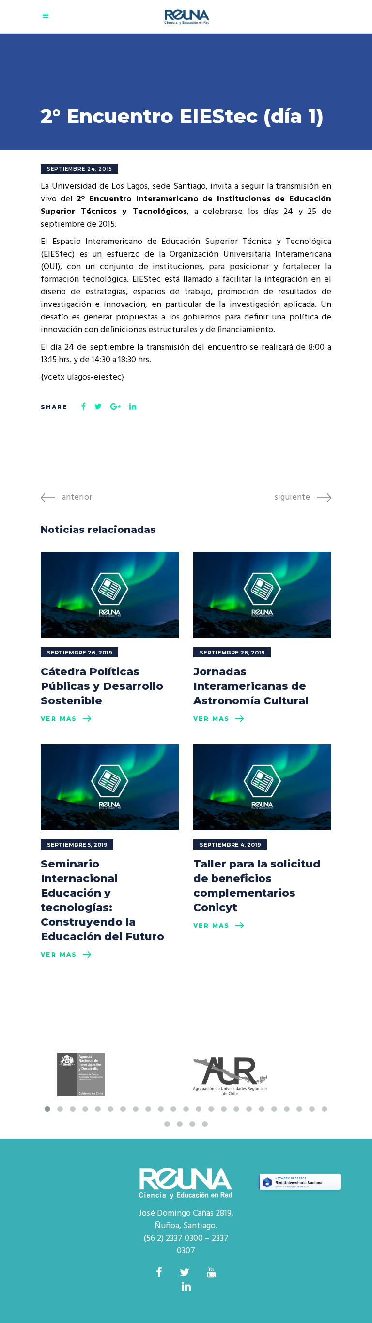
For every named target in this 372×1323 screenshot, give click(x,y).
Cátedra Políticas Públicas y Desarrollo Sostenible (102, 686)
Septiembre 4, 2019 (230, 844)
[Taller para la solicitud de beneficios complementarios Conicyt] (262, 787)
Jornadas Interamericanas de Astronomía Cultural (251, 686)
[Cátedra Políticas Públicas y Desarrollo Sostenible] (110, 595)
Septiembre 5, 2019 (77, 844)
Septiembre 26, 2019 (79, 652)
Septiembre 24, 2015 (79, 169)
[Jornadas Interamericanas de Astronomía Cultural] (262, 595)
